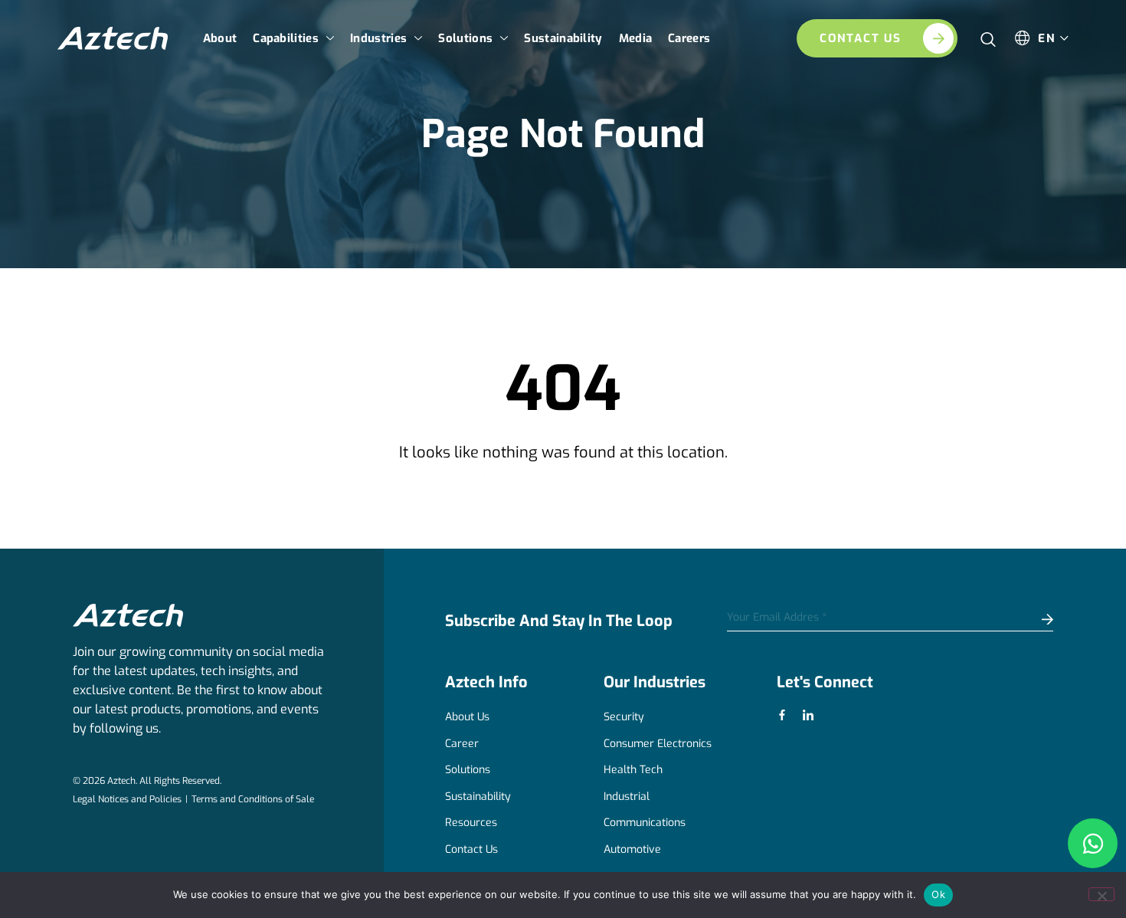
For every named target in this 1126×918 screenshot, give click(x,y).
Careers (689, 38)
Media (636, 38)
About (220, 38)
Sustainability (563, 38)
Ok (938, 894)
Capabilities (286, 38)
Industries (378, 38)
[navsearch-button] (988, 33)
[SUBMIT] (1020, 620)
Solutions (465, 38)
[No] (1101, 894)
